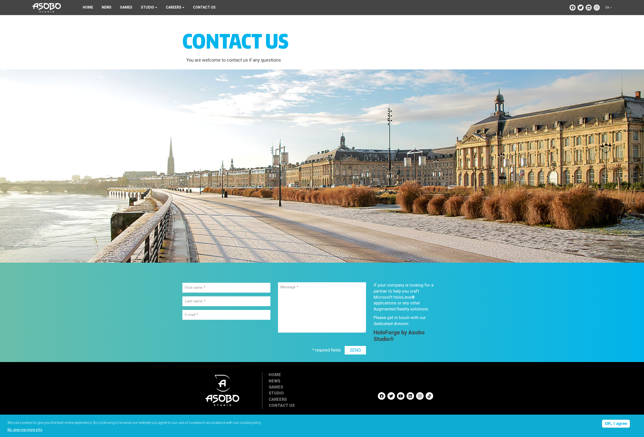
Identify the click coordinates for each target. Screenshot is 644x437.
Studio (276, 393)
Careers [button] (173, 7)
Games (126, 7)
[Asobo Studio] (46, 7)
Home (88, 7)
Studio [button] (147, 7)
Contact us (204, 7)
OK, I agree (616, 423)
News (106, 7)
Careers (278, 399)
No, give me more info (25, 430)
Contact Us (282, 405)
